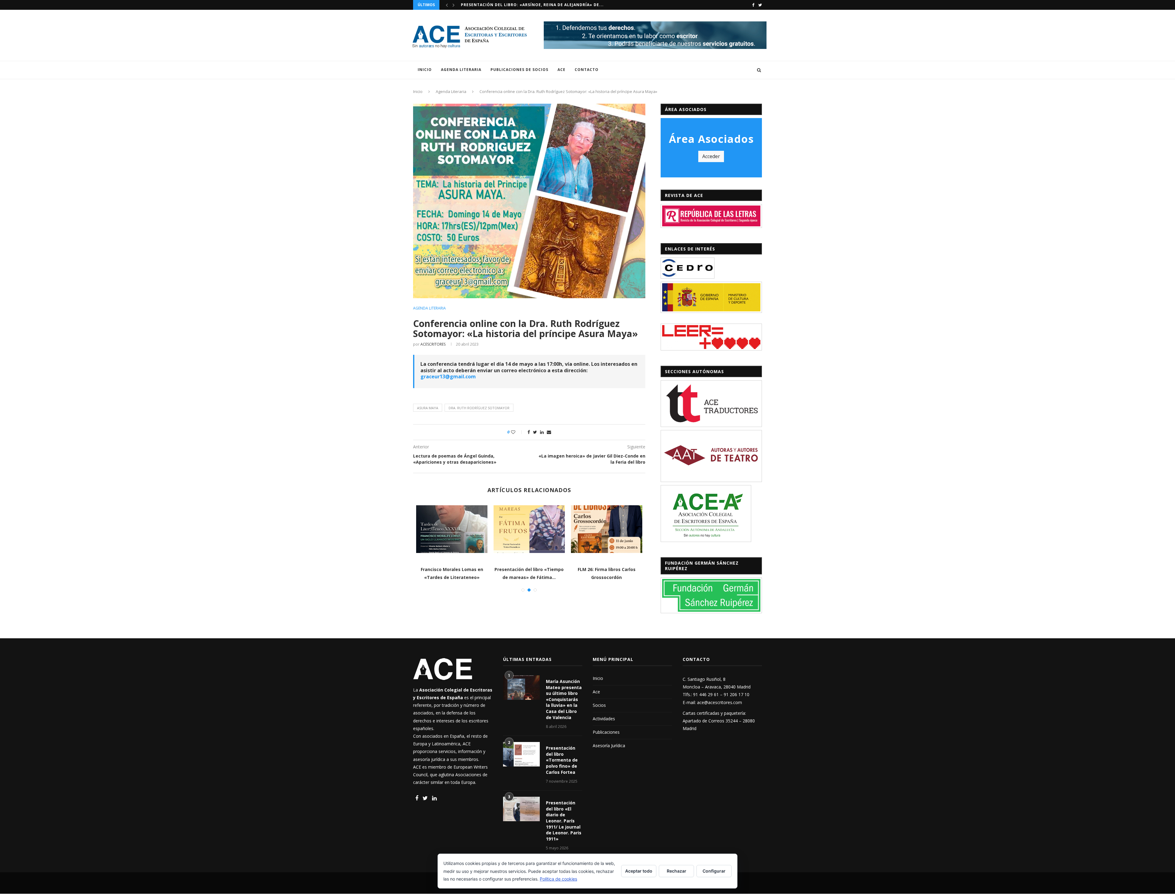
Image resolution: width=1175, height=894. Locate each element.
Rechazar (676, 871)
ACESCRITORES (433, 344)
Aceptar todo (638, 871)
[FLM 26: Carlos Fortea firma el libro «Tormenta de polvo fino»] (452, 529)
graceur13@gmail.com (448, 376)
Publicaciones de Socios (519, 69)
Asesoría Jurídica (609, 745)
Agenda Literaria (461, 69)
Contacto (587, 69)
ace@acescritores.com (719, 702)
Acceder (711, 156)
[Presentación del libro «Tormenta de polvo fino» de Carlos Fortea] (521, 754)
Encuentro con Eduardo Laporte (607, 569)
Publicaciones (606, 732)
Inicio (425, 69)
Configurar (714, 871)
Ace (561, 69)
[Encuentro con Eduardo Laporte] (607, 529)
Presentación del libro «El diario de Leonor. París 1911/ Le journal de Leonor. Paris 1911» (563, 821)
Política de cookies (558, 878)
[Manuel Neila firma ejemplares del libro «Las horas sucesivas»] (529, 529)
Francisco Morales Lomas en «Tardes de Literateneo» (525, 4)
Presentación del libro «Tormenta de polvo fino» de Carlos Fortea (562, 760)
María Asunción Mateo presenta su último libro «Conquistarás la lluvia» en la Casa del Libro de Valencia (564, 699)
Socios (599, 705)
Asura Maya (427, 408)
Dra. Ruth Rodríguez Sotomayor (479, 408)
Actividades (604, 719)
